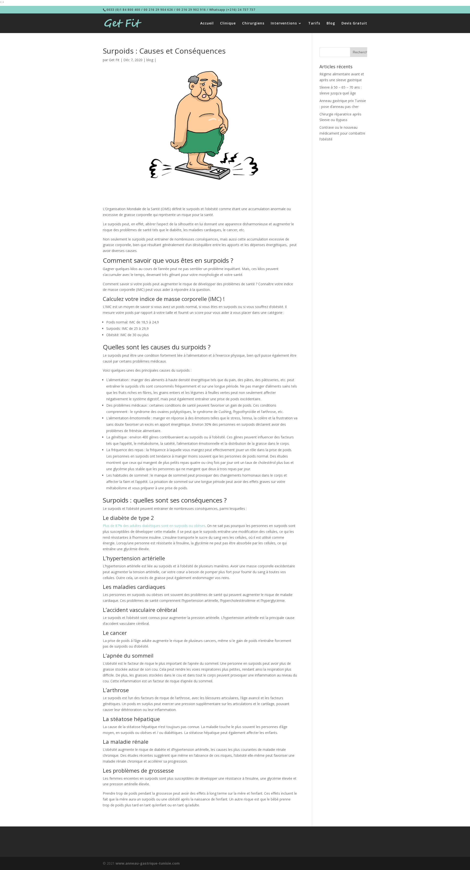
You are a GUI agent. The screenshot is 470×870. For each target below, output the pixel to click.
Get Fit (114, 59)
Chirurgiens (253, 23)
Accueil (207, 23)
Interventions (284, 23)
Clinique (228, 23)
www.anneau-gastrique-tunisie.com (148, 863)
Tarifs (314, 23)
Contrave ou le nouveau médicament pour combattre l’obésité (342, 133)
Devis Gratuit (354, 23)
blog (149, 59)
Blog (331, 23)
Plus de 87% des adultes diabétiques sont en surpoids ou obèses (154, 525)
